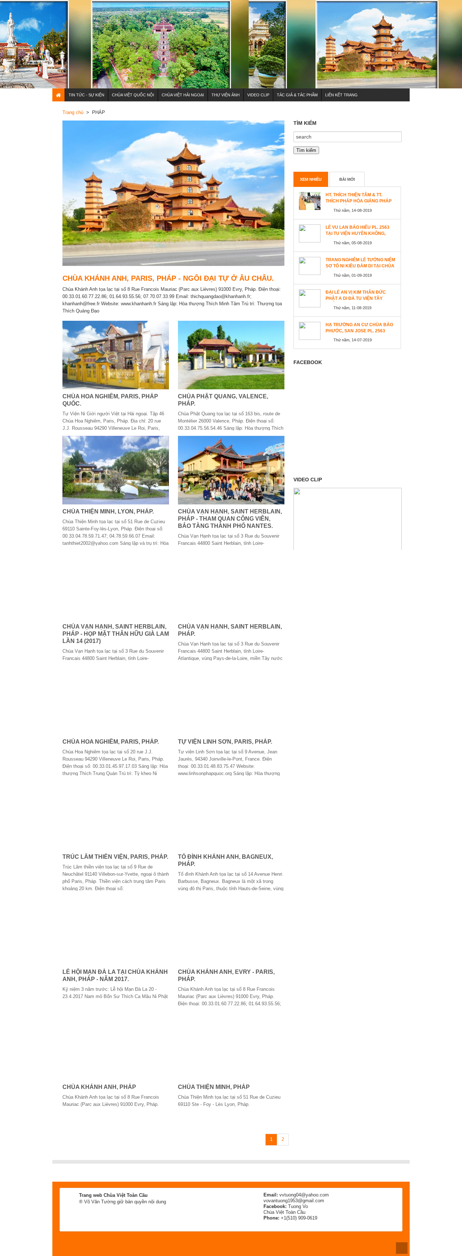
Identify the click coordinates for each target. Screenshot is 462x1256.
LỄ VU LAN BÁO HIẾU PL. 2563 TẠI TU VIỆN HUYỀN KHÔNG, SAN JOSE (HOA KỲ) (357, 233)
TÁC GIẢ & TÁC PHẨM (297, 95)
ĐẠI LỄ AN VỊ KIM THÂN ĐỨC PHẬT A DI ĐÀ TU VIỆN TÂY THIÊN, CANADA (356, 298)
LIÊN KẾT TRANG (341, 95)
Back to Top (401, 1248)
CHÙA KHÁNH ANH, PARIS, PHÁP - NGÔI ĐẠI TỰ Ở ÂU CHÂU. (168, 278)
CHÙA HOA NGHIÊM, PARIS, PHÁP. (110, 742)
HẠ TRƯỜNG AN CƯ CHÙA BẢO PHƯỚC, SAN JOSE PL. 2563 (359, 327)
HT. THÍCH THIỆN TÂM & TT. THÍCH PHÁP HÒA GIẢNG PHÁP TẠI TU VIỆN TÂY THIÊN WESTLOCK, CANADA (359, 204)
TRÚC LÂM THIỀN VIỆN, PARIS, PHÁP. (115, 857)
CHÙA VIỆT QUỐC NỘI (133, 95)
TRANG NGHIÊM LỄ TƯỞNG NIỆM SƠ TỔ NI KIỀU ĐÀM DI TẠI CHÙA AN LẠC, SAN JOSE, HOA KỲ (360, 266)
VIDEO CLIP (258, 95)
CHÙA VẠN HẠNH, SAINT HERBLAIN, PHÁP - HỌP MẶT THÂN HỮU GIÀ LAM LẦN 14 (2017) (115, 633)
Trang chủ (72, 112)
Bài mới (347, 179)
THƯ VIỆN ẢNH (226, 95)
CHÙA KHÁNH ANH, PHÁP (99, 1087)
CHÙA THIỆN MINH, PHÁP (214, 1087)
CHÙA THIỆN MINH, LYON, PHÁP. (108, 511)
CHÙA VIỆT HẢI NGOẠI (183, 95)
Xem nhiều (311, 179)
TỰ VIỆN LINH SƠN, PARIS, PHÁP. (225, 742)
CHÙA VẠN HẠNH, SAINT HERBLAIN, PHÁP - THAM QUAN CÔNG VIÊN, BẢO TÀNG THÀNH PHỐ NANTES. (230, 518)
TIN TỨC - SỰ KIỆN (86, 95)
